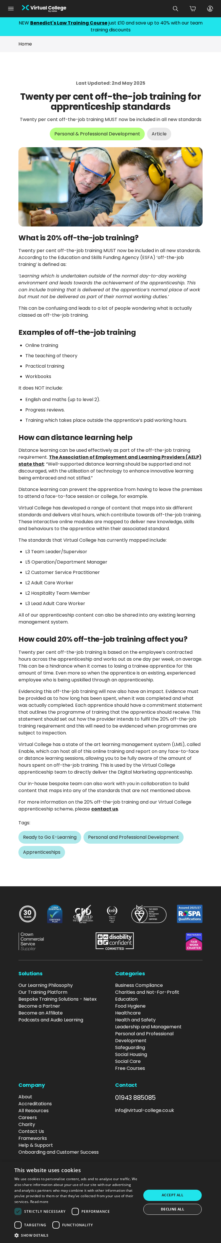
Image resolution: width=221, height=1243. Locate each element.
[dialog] (110, 1202)
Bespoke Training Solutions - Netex (57, 999)
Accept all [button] (172, 1195)
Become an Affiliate (40, 1013)
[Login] (210, 8)
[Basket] (192, 8)
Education (126, 999)
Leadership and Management (148, 1026)
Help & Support (35, 1145)
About (25, 1096)
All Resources (33, 1110)
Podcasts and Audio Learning (50, 1020)
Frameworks (32, 1138)
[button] (76, 1235)
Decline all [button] (172, 1209)
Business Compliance (139, 985)
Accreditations (35, 1103)
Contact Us (31, 1131)
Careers (27, 1117)
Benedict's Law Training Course (68, 23)
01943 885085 (135, 1097)
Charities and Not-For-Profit (147, 992)
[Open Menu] (11, 8)
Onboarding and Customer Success (58, 1152)
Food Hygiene (130, 1006)
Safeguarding (130, 1047)
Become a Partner (39, 1006)
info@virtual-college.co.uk (144, 1110)
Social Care (128, 1061)
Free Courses (130, 1068)
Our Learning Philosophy (45, 985)
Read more (39, 1201)
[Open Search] (175, 8)
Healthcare (128, 1013)
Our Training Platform (42, 992)
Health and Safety (135, 1020)
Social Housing (131, 1054)
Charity (26, 1124)
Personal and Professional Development (144, 1037)
